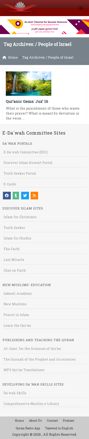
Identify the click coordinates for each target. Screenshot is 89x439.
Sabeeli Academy (18, 293)
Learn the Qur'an (17, 325)
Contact (52, 420)
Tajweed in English (59, 428)
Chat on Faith (15, 270)
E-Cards (10, 184)
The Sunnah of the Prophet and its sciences (40, 359)
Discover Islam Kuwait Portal (28, 162)
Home (19, 420)
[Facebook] (7, 195)
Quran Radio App (28, 428)
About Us (35, 420)
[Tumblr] (16, 195)
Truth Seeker (14, 227)
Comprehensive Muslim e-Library (31, 403)
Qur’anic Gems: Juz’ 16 (27, 101)
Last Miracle (14, 259)
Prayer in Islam (16, 314)
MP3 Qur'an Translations (24, 370)
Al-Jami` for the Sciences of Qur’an (32, 348)
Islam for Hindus (17, 238)
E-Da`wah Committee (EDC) (26, 152)
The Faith (12, 249)
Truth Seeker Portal (20, 173)
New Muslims (15, 304)
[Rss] (34, 195)
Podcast (68, 420)
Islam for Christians (20, 217)
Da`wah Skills (15, 393)
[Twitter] (25, 195)
